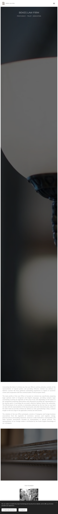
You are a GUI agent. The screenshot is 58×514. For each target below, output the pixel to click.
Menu (54, 3)
